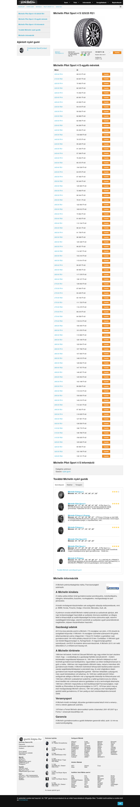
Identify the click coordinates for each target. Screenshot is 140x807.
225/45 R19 (58, 102)
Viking (113, 750)
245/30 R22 (58, 135)
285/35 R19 (58, 349)
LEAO (86, 757)
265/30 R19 (58, 232)
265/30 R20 (58, 237)
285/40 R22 (58, 367)
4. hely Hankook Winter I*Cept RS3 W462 (59, 759)
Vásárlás (106, 74)
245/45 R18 (58, 172)
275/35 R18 (58, 288)
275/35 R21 (58, 302)
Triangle (113, 747)
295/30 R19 (58, 386)
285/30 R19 (58, 330)
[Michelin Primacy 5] (61, 495)
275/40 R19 (58, 312)
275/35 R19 (58, 293)
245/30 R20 (58, 130)
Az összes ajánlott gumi (52, 790)
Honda (86, 779)
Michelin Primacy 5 (75, 491)
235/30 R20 (58, 107)
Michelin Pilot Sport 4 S (59, 52)
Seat (99, 787)
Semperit (113, 742)
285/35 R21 (58, 358)
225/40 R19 (58, 93)
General (86, 743)
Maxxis (100, 743)
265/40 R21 (58, 274)
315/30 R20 (58, 428)
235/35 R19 (58, 111)
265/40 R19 (58, 265)
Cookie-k (21, 748)
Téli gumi (21, 758)
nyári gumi (66, 471)
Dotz (85, 767)
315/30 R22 (58, 433)
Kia (85, 784)
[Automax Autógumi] (22, 2)
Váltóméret (22, 754)
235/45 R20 (58, 125)
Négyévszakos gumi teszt (26, 771)
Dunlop (73, 753)
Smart (113, 777)
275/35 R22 (58, 307)
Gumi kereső (23, 751)
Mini (99, 777)
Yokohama (114, 754)
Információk (87, 2)
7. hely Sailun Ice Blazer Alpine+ (59, 778)
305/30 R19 (58, 414)
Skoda (113, 776)
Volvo (112, 786)
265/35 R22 (58, 260)
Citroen (73, 783)
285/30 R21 (58, 340)
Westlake (113, 753)
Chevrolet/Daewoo (77, 780)
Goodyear (87, 747)
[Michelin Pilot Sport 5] (61, 506)
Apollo (73, 743)
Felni (75, 2)
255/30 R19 (58, 176)
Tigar (112, 744)
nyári (82, 52)
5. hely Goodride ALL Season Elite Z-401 (59, 765)
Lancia (86, 786)
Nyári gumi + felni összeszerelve (29, 777)
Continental (74, 749)
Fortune (73, 757)
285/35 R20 (58, 354)
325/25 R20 (58, 442)
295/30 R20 (58, 391)
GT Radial (87, 749)
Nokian (100, 747)
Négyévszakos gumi (25, 761)
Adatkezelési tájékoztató (26, 746)
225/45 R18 (58, 97)
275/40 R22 (58, 321)
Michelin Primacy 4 (75, 527)
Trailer (113, 783)
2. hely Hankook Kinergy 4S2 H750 (58, 749)
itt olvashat (23, 800)
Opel (99, 781)
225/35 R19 (58, 83)
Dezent (86, 766)
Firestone (74, 756)
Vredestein (114, 751)
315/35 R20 (58, 437)
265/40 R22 (58, 279)
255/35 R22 (58, 209)
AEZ (72, 766)
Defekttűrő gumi (24, 763)
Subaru (113, 779)
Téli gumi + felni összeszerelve (28, 775)
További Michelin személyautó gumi (69, 570)
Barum (73, 744)
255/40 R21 (58, 223)
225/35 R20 (58, 88)
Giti (85, 744)
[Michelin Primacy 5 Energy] (61, 518)
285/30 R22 (58, 344)
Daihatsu (74, 786)
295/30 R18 (58, 381)
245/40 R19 (58, 158)
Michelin (100, 744)
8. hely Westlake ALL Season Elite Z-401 (59, 784)
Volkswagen (114, 784)
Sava (99, 756)
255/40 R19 (58, 214)
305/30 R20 (58, 419)
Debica (73, 751)
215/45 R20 (58, 79)
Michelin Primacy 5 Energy (79, 515)
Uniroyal (113, 749)
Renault (100, 784)
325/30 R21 (58, 447)
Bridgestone (75, 747)
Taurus (113, 743)
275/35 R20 (58, 298)
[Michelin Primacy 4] (61, 530)
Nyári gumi (22, 760)
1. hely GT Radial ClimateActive (59, 742)
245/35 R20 (58, 144)
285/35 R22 (58, 363)
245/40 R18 (58, 153)
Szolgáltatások (101, 2)
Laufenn (86, 756)
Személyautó (59, 485)
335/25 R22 (58, 456)
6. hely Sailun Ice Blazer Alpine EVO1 (59, 772)
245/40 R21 (58, 167)
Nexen (100, 746)
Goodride (87, 746)
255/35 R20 (58, 200)
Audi (72, 777)
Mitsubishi (101, 779)
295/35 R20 (58, 405)
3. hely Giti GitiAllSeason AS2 (59, 754)
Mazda (86, 787)
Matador (100, 742)
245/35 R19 (58, 139)
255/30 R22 (58, 186)
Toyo (112, 746)
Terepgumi (22, 764)
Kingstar (87, 751)
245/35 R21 (58, 149)
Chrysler (73, 781)
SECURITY (101, 757)
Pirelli (99, 749)
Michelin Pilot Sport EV (77, 539)
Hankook (87, 750)
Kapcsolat (22, 744)
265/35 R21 (58, 256)
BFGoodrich (75, 746)
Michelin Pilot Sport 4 (76, 546)
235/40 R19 (58, 121)
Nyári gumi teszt (24, 770)
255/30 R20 (58, 181)
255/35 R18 (58, 190)
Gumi (66, 2)
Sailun (100, 754)
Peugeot (100, 783)
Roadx (100, 750)
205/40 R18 (58, 74)
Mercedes (101, 776)
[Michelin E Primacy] (61, 561)
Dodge (73, 787)
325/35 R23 (58, 451)
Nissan (100, 780)
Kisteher (70, 485)
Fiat (85, 776)
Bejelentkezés (116, 2)
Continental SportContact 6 (37, 49)
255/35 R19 (58, 195)
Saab (99, 786)
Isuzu (86, 781)
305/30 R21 (58, 423)
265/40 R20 (58, 270)
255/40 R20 (58, 218)
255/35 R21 (58, 204)
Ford (85, 777)
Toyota (113, 781)
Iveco (86, 783)
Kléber (86, 753)
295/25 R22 (58, 377)
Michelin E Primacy (76, 558)
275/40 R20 (58, 316)
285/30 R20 (58, 335)
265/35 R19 (58, 246)
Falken (73, 754)
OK (120, 804)
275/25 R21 (58, 284)
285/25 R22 (58, 326)
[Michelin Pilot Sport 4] (61, 549)
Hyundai (86, 780)
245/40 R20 (58, 163)
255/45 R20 (58, 228)
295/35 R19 (58, 400)
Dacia (73, 784)
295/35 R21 (58, 409)
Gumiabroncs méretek (25, 753)
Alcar (72, 767)
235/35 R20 (58, 116)
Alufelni (21, 778)
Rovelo (100, 751)
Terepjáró (78, 485)
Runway (100, 753)
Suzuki (113, 780)
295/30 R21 (58, 395)
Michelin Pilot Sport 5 (76, 503)
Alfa (72, 776)
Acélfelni (21, 779)
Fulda (86, 742)
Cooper (73, 750)
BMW (73, 779)
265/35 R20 (58, 251)
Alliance (73, 742)
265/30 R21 (58, 242)
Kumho (86, 754)
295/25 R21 (58, 372)
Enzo (99, 766)
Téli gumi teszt (23, 768)
